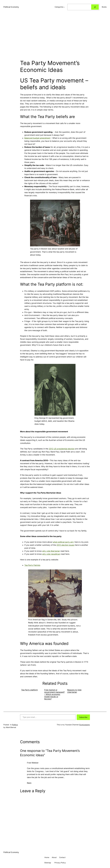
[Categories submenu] (64, 7)
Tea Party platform (29, 690)
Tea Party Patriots (32, 565)
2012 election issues (65, 545)
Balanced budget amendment (37, 138)
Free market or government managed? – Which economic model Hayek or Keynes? (54, 694)
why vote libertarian (51, 551)
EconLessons (84, 725)
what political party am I (63, 542)
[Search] (95, 7)
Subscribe (83, 717)
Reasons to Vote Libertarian (74, 691)
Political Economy (11, 7)
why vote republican (51, 554)
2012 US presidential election (62, 449)
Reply (29, 783)
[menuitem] (31, 694)
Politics (15, 725)
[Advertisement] (55, 37)
